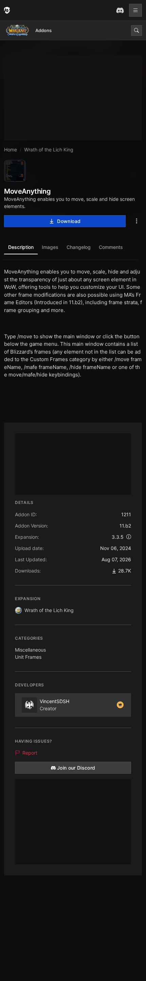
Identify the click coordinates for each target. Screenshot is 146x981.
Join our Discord (76, 768)
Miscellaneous (30, 650)
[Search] (136, 30)
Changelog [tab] (79, 247)
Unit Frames (28, 657)
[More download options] (136, 221)
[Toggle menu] (135, 10)
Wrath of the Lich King (49, 610)
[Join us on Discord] (119, 10)
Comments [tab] (111, 247)
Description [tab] (21, 247)
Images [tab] (50, 247)
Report (29, 753)
